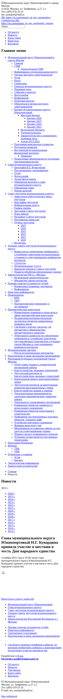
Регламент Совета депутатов (30, 216)
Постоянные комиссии (26, 219)
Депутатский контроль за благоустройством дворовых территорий (36, 375)
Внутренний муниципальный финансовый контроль (30, 151)
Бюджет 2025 (34, 121)
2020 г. (11, 511)
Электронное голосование (22, 633)
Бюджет (18, 460)
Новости (12, 35)
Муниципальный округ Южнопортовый (30, 604)
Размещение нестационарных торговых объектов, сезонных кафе (36, 418)
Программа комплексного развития (33, 144)
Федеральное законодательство (31, 277)
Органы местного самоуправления (33, 74)
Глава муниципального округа (25, 164)
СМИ (17, 66)
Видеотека (20, 242)
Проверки (26, 156)
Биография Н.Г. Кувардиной (29, 167)
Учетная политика (31, 132)
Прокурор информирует (21, 292)
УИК (17, 451)
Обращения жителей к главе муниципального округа (29, 183)
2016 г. (11, 522)
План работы (21, 214)
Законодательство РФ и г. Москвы (26, 274)
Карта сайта (14, 38)
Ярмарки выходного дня (27, 425)
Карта (17, 80)
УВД (16, 300)
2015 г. (11, 525)
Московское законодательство (30, 280)
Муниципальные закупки (22, 350)
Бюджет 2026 (34, 118)
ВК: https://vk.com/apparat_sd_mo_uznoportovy (26, 17)
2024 (23, 228)
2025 (23, 225)
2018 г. (11, 516)
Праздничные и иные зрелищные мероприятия (34, 355)
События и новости (25, 92)
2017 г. (11, 519)
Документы (14, 670)
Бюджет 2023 (34, 127)
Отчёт (17, 173)
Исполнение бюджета (33, 129)
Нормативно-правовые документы (33, 286)
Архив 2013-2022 (30, 141)
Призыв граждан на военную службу (28, 283)
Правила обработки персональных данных (37, 271)
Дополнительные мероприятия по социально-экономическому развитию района (35, 396)
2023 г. (11, 502)
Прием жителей (23, 190)
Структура (20, 263)
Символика (20, 83)
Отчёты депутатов (24, 222)
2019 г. (11, 513)
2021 (23, 237)
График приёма (22, 208)
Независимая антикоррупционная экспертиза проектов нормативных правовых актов (33, 321)
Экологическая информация (23, 463)
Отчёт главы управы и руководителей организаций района (35, 366)
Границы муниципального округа (33, 86)
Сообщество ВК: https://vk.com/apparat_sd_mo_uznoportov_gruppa (27, 22)
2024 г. (11, 499)
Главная (18, 63)
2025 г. (11, 496)
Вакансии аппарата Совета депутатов (35, 269)
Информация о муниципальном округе (35, 72)
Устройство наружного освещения (33, 422)
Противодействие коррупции (24, 309)
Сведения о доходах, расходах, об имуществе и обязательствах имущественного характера (32, 330)
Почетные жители (24, 100)
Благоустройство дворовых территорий (36, 370)
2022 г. (11, 505)
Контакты (13, 43)
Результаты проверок (25, 147)
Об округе (13, 32)
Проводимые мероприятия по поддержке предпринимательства (37, 160)
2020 (23, 240)
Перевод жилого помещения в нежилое (36, 434)
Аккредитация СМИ (32, 69)
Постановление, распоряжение (31, 170)
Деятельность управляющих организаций (37, 402)
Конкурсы (13, 40)
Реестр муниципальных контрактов (33, 353)
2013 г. (11, 531)
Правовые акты (22, 89)
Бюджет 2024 (34, 124)
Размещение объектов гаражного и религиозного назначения (33, 406)
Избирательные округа (26, 205)
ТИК (17, 448)
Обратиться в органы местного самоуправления (31, 105)
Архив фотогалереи (25, 179)
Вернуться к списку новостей (17, 599)
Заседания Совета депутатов (30, 211)
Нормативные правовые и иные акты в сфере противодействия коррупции (36, 314)
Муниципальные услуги (27, 266)
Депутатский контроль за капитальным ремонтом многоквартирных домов (36, 386)
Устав (17, 77)
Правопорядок (16, 295)
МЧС (17, 298)
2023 (23, 231)
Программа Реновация (20, 442)
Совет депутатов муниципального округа (31, 193)
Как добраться (9, 696)
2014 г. (11, 528)
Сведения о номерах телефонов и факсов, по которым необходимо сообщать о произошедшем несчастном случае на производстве (34, 647)
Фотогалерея (21, 95)
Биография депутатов (26, 202)
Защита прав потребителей (22, 466)
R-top (20, 656)
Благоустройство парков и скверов (33, 390)
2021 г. (11, 508)
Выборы (12, 445)
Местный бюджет (30, 115)
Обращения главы (24, 187)
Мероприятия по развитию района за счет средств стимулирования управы (37, 430)
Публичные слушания (20, 454)
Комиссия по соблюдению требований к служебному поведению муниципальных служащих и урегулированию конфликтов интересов (37, 256)
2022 (23, 234)
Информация (21, 98)
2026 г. (11, 493)
